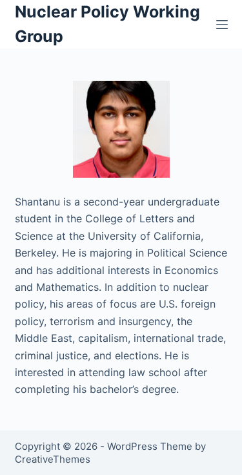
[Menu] (222, 24)
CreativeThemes (52, 459)
